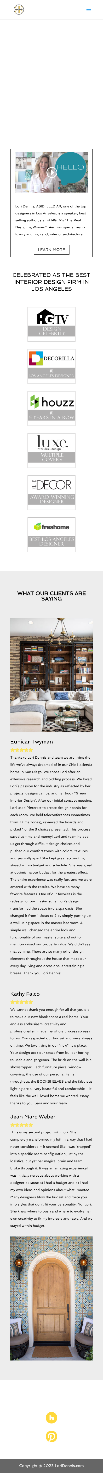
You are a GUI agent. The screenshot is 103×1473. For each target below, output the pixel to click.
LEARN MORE (51, 249)
